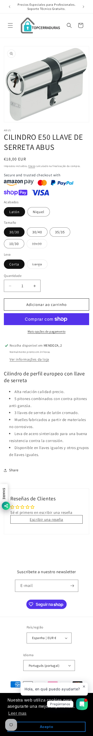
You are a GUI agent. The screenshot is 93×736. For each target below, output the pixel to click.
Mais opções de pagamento (47, 331)
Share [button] (14, 470)
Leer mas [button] (17, 713)
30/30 (14, 232)
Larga (40, 265)
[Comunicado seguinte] (83, 6)
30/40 (37, 232)
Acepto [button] (46, 727)
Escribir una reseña (46, 519)
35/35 (60, 232)
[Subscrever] (72, 586)
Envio (31, 166)
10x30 (39, 244)
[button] (10, 25)
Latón (14, 211)
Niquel (38, 211)
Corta (14, 264)
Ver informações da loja (29, 359)
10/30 (14, 243)
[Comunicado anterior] (9, 6)
